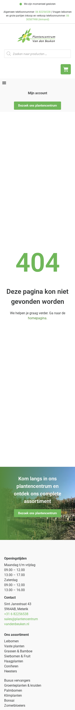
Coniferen (11, 666)
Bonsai (9, 700)
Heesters (10, 671)
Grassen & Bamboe (18, 651)
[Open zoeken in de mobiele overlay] (37, 54)
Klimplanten (13, 695)
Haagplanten (13, 661)
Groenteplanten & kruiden (22, 685)
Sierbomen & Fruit (17, 656)
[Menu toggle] (4, 83)
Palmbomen (13, 690)
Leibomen (11, 641)
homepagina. (37, 318)
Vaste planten (14, 646)
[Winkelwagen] (66, 69)
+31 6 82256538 (16, 614)
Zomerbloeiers (14, 705)
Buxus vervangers (17, 680)
